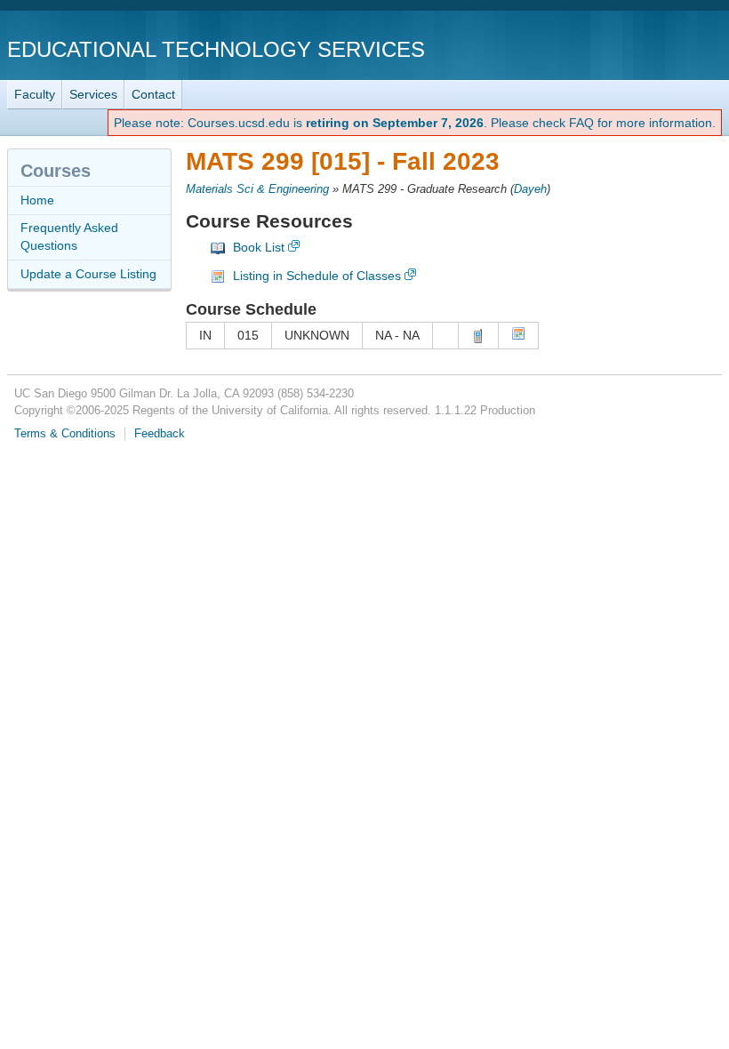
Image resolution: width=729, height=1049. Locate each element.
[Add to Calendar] (518, 336)
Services (93, 94)
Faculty (34, 94)
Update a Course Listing (88, 274)
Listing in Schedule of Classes (317, 275)
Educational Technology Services (216, 49)
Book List (258, 247)
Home (37, 200)
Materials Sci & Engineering (257, 189)
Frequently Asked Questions (69, 236)
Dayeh (530, 189)
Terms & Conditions (65, 434)
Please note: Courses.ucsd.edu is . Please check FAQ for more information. (415, 123)
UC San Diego (620, 48)
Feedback (159, 434)
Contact (153, 94)
